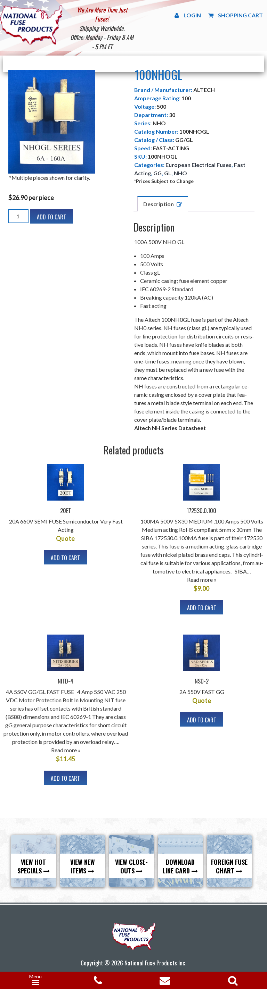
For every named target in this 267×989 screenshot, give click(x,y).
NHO (180, 173)
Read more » (202, 579)
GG (157, 173)
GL (167, 173)
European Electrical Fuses (198, 164)
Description (158, 204)
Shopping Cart (240, 15)
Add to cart (51, 217)
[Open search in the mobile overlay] (231, 978)
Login (192, 15)
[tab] (162, 203)
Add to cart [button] (65, 558)
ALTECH (204, 89)
